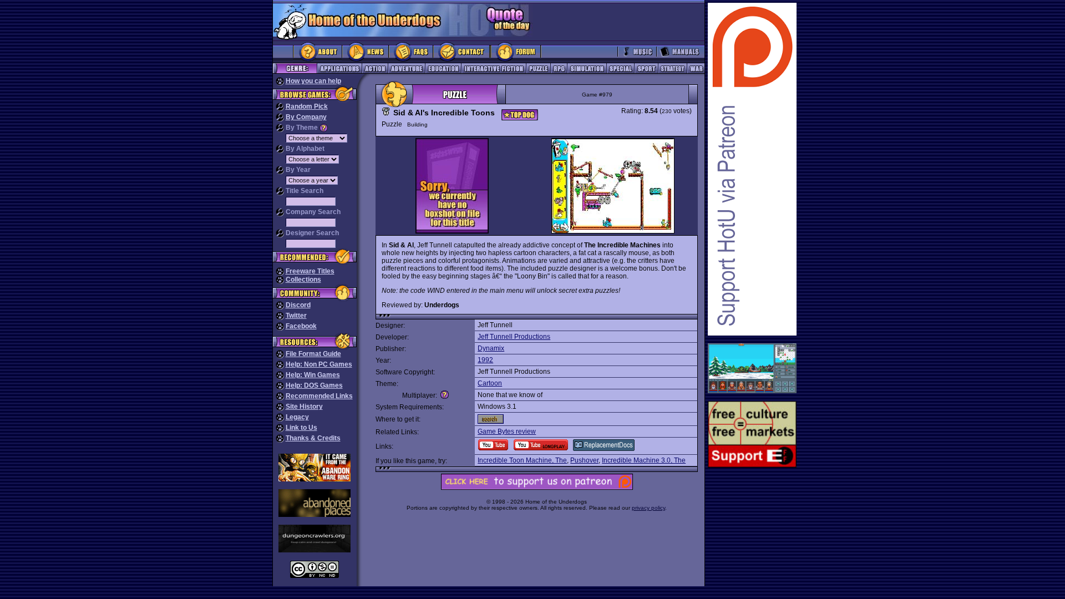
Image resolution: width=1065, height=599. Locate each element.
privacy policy (648, 508)
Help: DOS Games (314, 385)
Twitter (296, 315)
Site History (304, 406)
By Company (306, 117)
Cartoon (490, 383)
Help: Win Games (313, 375)
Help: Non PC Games (319, 364)
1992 (485, 360)
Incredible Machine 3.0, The (644, 460)
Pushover (584, 460)
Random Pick (307, 106)
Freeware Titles (310, 271)
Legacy (297, 417)
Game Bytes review (507, 431)
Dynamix (491, 348)
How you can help (313, 81)
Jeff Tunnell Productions (514, 337)
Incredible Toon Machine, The (522, 460)
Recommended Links (319, 396)
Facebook (301, 326)
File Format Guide (313, 354)
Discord (298, 305)
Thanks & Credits (313, 438)
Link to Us (301, 428)
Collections (303, 279)
